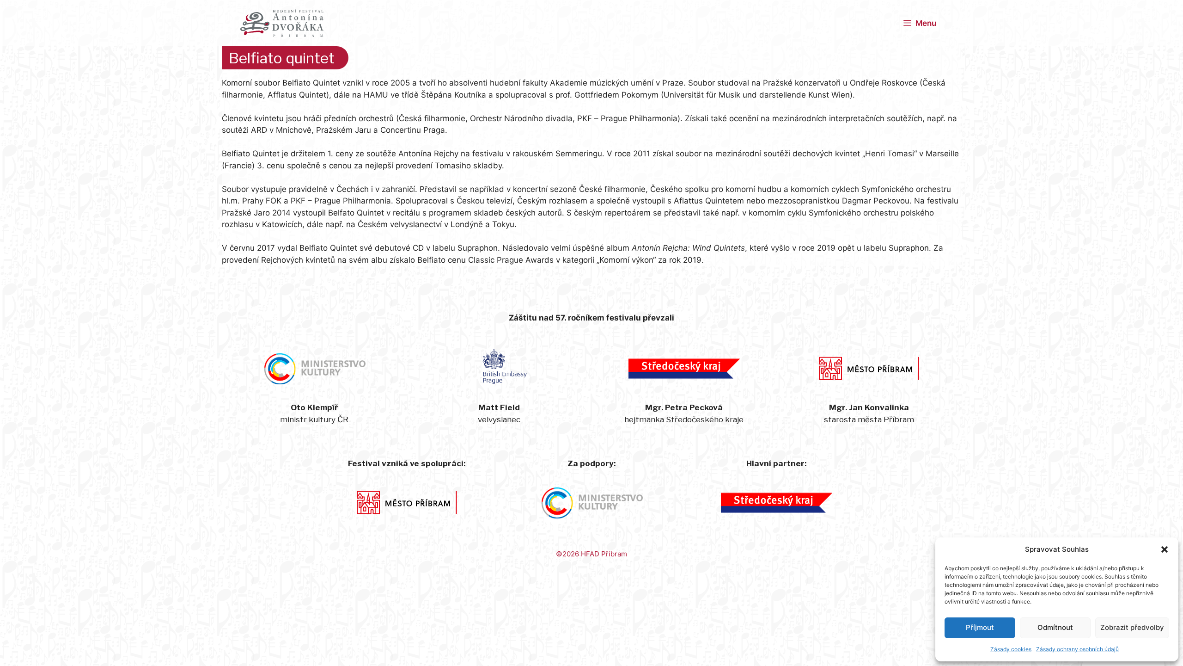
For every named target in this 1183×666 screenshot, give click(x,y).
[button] (1164, 549)
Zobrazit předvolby (1132, 627)
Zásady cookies (1010, 649)
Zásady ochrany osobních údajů (1077, 649)
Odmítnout (1055, 627)
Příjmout (980, 627)
